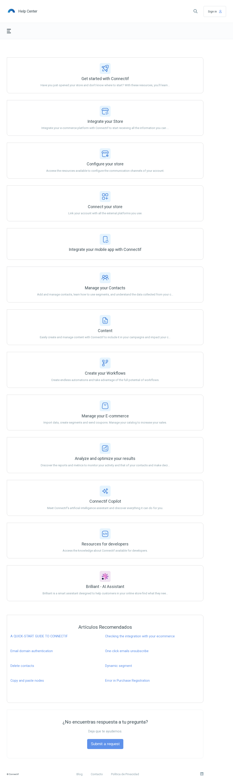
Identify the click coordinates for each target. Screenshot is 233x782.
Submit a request (105, 744)
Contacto (97, 774)
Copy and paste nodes (27, 681)
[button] (195, 11)
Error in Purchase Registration (127, 681)
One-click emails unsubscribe (127, 651)
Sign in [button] (212, 11)
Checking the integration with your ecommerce (140, 636)
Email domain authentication (31, 651)
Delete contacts (22, 666)
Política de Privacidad (125, 774)
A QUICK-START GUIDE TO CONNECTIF (39, 636)
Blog (79, 774)
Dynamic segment (118, 666)
